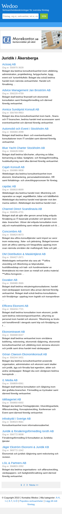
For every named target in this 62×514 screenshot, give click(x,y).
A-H (58, 497)
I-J (6, 501)
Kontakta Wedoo (30, 497)
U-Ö (15, 501)
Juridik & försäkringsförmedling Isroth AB (28, 431)
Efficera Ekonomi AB (15, 305)
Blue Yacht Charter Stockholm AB (23, 148)
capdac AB (9, 186)
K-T (10, 501)
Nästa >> (33, 485)
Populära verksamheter (31, 501)
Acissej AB (9, 64)
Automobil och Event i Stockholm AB (25, 128)
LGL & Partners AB (14, 463)
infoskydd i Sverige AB (16, 418)
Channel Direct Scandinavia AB (22, 209)
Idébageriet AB (11, 399)
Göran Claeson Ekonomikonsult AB (24, 354)
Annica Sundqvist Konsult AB (20, 109)
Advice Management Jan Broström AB (26, 90)
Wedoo (10, 6)
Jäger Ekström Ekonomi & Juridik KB (25, 447)
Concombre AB (11, 231)
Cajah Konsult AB (13, 167)
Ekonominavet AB (13, 331)
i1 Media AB (9, 380)
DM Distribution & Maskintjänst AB (24, 254)
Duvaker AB (9, 280)
